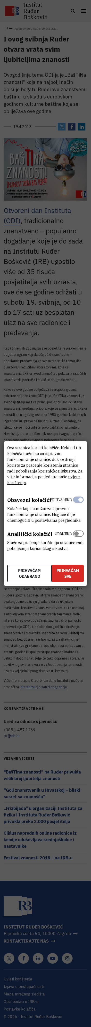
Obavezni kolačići (29, 500)
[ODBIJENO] (78, 539)
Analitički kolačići (29, 534)
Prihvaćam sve (68, 573)
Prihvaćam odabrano (29, 573)
